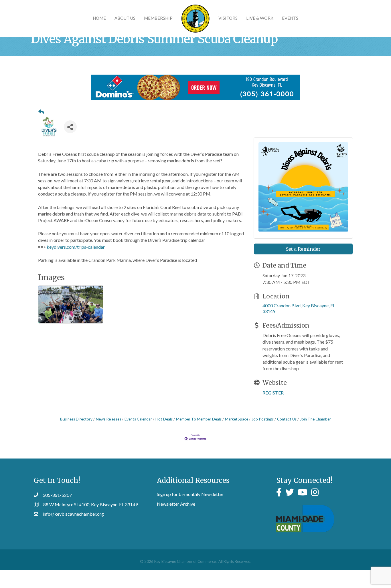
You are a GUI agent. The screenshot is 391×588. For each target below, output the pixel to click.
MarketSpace (236, 419)
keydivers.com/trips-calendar (76, 247)
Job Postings (263, 419)
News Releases (108, 419)
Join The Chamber (315, 419)
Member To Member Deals (199, 419)
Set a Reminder (303, 249)
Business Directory (76, 419)
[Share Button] (70, 126)
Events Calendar (138, 419)
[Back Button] (41, 112)
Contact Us (287, 419)
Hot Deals (164, 419)
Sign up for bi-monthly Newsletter (190, 494)
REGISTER (273, 392)
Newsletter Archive (176, 504)
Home (99, 18)
